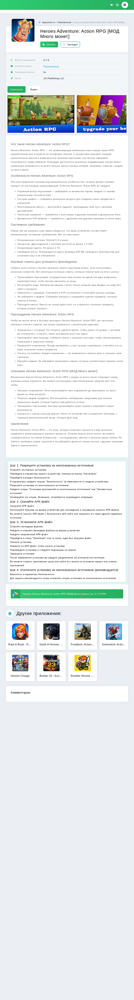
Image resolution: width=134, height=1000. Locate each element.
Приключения (51, 66)
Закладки (72, 44)
